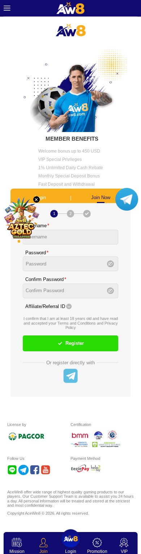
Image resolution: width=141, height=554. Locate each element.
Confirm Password (44, 279)
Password (35, 252)
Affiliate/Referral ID (45, 306)
